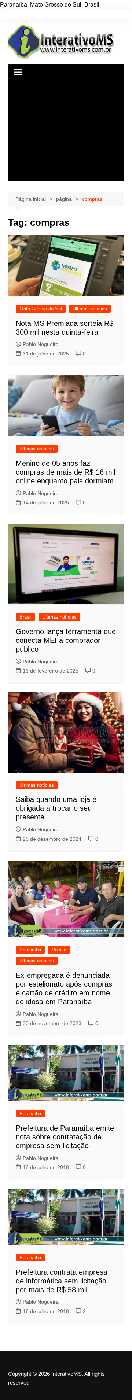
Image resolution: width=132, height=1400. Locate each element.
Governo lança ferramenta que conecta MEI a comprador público (66, 640)
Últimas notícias (90, 309)
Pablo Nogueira (41, 344)
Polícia (59, 950)
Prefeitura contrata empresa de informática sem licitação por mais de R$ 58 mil (61, 1281)
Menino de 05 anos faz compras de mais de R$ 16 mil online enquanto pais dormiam (65, 472)
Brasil (25, 617)
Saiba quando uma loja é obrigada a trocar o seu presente (56, 808)
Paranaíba (30, 950)
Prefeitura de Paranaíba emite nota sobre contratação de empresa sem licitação (65, 1137)
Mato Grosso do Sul (40, 309)
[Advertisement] (66, 131)
